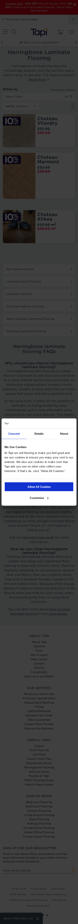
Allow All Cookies (39, 486)
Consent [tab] (14, 433)
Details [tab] (39, 433)
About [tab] (64, 433)
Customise (37, 497)
